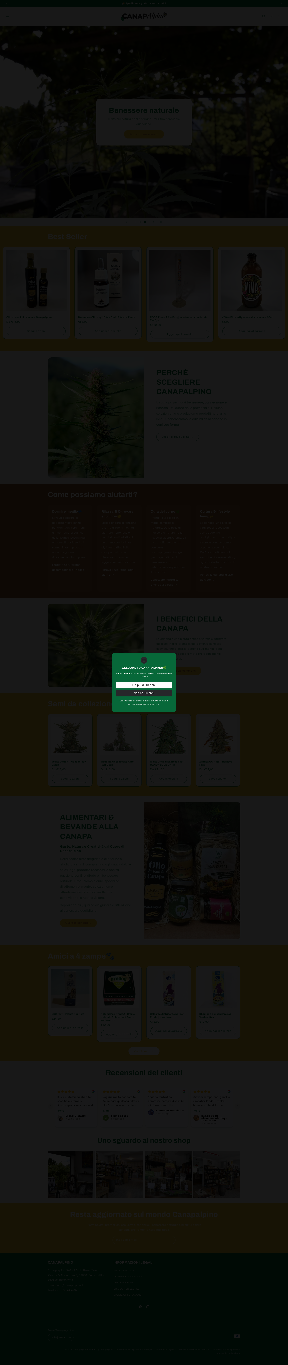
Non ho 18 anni (144, 693)
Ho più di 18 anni (144, 685)
